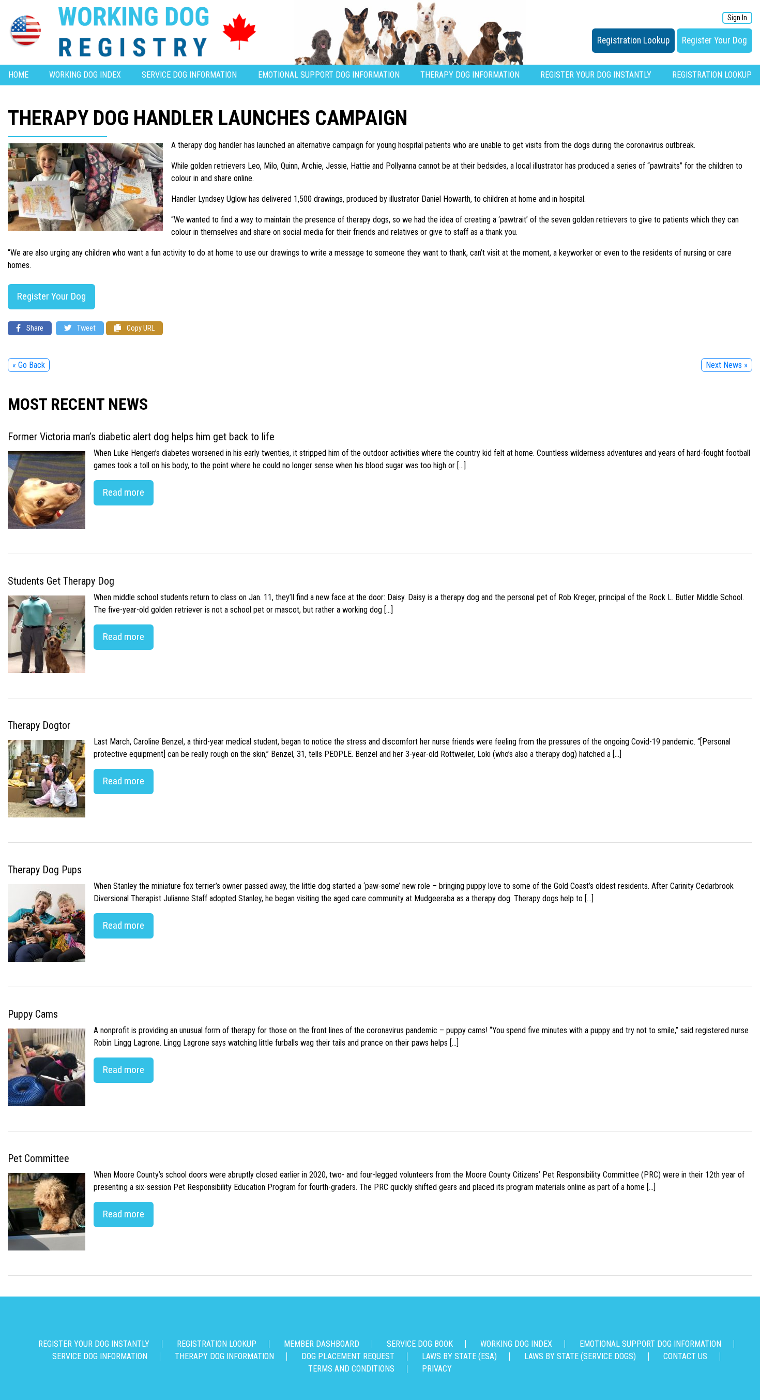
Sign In (737, 17)
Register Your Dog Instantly (595, 75)
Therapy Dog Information (470, 75)
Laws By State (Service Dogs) (580, 1356)
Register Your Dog (714, 40)
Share (34, 328)
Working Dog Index (85, 75)
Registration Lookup (633, 40)
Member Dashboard (321, 1344)
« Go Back (28, 365)
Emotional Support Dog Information (329, 75)
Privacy (437, 1369)
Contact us (685, 1356)
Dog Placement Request (347, 1356)
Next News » (727, 365)
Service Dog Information (189, 75)
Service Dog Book (420, 1344)
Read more (123, 492)
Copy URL (140, 328)
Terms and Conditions (351, 1369)
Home (18, 75)
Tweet (85, 328)
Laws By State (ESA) (459, 1356)
